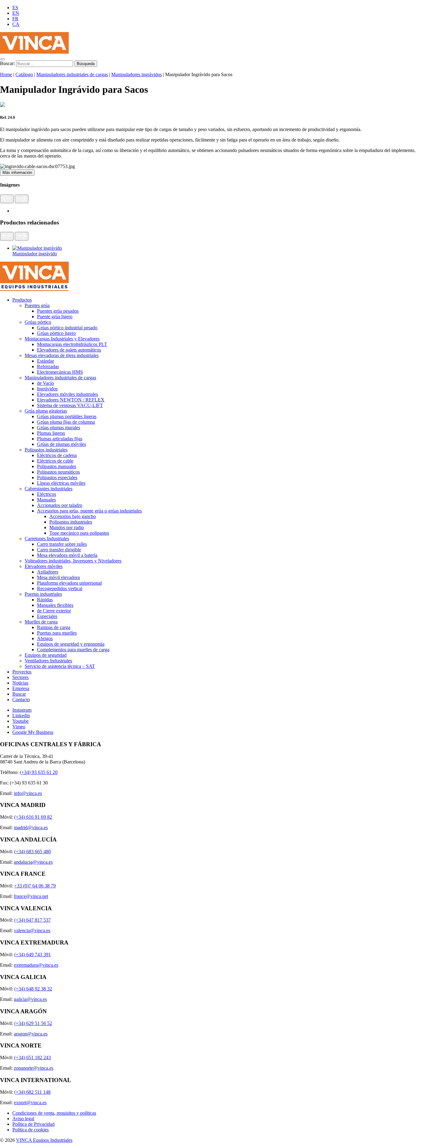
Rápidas (45, 599)
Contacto (21, 699)
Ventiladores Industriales (48, 660)
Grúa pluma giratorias (46, 411)
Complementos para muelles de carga (73, 649)
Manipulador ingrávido (34, 253)
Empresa (20, 688)
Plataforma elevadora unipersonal (69, 583)
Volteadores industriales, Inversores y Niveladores (73, 560)
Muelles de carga (41, 621)
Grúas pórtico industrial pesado (67, 327)
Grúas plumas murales (58, 427)
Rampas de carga (53, 627)
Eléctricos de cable (55, 460)
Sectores (20, 677)
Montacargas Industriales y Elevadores (62, 338)
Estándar (45, 361)
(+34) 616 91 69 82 (33, 817)
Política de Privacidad (33, 1124)
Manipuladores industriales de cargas (72, 74)
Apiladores (47, 571)
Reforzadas (48, 366)
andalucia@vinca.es (33, 862)
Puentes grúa (37, 305)
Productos (22, 299)
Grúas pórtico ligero (56, 333)
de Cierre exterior (54, 610)
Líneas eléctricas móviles (61, 483)
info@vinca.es (28, 793)
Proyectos (21, 671)
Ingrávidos (47, 388)
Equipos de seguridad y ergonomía (70, 644)
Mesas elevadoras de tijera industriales (62, 355)
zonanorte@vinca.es (33, 1068)
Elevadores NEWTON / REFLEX (70, 399)
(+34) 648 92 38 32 (33, 988)
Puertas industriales (43, 594)
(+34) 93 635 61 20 (39, 772)
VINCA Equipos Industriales (44, 1140)
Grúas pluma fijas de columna (66, 422)
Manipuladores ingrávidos (136, 74)
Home (6, 74)
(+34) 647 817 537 (32, 920)
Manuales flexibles (55, 605)
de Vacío (45, 383)
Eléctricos (46, 494)
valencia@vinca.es (32, 930)
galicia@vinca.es (30, 999)
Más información (17, 172)
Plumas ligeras (51, 433)
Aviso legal (23, 1118)
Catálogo (24, 74)
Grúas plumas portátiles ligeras (66, 416)
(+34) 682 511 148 (32, 1092)
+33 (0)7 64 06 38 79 (35, 885)
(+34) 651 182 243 (32, 1057)
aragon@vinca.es (30, 1033)
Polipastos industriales (46, 449)
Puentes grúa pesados (58, 311)
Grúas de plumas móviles (61, 444)
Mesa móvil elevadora (58, 577)
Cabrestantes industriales (48, 488)
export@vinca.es (30, 1102)
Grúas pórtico (38, 322)
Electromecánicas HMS (60, 372)
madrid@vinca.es (31, 827)
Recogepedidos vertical (59, 588)
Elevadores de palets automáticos (69, 349)
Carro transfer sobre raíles (62, 544)
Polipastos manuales (56, 466)
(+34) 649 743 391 (32, 954)
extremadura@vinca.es (36, 965)
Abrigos (45, 638)
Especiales (47, 616)
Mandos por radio (66, 527)
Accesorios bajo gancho (72, 516)
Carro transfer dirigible (59, 549)
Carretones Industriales (47, 538)
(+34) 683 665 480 (32, 851)
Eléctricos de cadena (57, 455)
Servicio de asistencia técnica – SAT (60, 666)
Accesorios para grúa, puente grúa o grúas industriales (89, 510)
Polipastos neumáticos (58, 472)
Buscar (19, 694)
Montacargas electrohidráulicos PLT (72, 344)
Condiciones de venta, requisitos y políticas (54, 1113)
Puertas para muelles (57, 633)
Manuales (46, 499)
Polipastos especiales (57, 477)
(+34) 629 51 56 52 (33, 1023)
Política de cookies (30, 1129)
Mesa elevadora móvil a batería (67, 555)
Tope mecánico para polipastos (79, 533)
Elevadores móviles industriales (67, 394)
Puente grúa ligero (54, 316)
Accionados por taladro (59, 505)
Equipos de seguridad (46, 655)
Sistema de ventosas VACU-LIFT (70, 405)
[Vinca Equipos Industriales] (34, 52)
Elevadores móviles (44, 566)
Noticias (20, 682)
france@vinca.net (31, 896)
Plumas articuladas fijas (59, 438)
